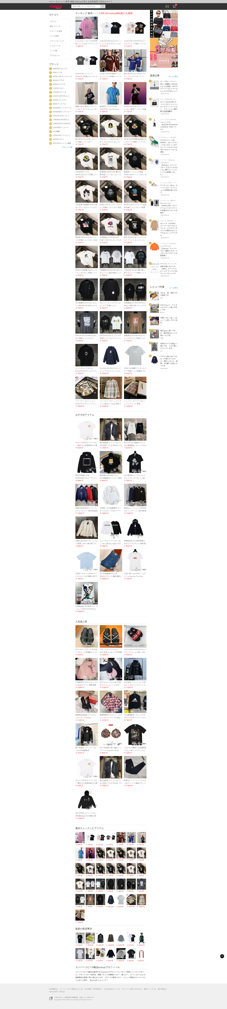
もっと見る (173, 288)
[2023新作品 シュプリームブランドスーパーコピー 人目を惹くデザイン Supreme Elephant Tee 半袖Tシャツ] (135, 462)
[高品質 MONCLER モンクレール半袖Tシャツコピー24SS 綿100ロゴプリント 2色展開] (86, 224)
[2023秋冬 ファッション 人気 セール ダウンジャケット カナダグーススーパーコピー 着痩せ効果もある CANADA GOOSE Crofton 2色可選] (135, 669)
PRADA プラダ (58, 80)
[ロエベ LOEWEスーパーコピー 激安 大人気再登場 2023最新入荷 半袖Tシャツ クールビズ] (86, 429)
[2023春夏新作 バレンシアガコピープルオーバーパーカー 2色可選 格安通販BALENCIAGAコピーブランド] (135, 702)
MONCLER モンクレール (62, 76)
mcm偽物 (56, 131)
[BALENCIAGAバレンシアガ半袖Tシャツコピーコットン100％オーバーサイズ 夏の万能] (111, 322)
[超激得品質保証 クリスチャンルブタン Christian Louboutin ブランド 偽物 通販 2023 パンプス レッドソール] (86, 702)
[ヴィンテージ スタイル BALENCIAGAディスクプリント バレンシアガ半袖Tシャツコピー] (86, 355)
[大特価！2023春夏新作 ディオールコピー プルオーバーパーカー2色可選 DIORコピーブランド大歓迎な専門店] (111, 495)
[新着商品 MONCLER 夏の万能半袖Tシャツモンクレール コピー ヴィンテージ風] (111, 159)
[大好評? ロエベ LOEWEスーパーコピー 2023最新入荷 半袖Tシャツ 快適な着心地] (86, 560)
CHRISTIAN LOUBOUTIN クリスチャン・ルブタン (62, 124)
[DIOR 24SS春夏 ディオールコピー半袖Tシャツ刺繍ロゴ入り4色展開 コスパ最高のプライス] (135, 355)
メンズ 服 (53, 51)
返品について (148, 989)
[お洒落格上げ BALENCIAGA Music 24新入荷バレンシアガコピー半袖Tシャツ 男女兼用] (135, 290)
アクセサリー (55, 55)
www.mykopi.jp (75, 999)
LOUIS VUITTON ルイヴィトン (62, 96)
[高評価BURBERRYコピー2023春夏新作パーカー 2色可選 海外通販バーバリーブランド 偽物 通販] (111, 462)
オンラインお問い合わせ (130, 989)
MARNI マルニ (58, 139)
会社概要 (52, 989)
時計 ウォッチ (55, 26)
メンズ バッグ (55, 46)
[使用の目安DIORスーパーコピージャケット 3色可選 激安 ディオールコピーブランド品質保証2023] (86, 495)
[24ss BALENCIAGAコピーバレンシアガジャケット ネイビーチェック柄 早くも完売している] (111, 355)
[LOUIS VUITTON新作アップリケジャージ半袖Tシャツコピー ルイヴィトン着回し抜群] (111, 60)
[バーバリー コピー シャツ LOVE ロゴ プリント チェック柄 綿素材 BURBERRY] (86, 388)
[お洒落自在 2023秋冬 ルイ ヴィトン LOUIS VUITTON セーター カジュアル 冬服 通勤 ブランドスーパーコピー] (86, 593)
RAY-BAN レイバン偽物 (62, 143)
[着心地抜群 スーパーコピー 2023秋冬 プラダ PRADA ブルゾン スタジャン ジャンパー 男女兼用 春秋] (111, 429)
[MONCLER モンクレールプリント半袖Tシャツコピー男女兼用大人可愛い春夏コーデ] (111, 191)
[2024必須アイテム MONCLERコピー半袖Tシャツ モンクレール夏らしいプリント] (86, 159)
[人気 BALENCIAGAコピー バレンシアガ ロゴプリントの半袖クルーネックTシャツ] (111, 28)
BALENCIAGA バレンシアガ (62, 116)
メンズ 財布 (54, 36)
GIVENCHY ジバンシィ (62, 135)
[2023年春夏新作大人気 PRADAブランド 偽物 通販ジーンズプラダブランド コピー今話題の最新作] (111, 560)
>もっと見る (173, 76)
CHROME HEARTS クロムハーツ (62, 120)
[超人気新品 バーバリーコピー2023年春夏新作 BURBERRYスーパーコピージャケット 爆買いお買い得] (86, 734)
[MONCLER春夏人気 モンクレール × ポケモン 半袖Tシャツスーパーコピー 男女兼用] (86, 257)
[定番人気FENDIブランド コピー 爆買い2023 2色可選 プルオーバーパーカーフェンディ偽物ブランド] (86, 528)
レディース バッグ (57, 41)
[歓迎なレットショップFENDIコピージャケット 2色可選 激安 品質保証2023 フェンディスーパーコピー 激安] (135, 495)
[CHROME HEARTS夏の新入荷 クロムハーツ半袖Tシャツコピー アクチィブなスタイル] (135, 257)
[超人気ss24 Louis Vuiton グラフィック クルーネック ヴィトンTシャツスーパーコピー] (135, 60)
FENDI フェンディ (60, 100)
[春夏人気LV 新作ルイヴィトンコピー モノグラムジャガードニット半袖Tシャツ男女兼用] (86, 93)
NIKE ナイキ (57, 72)
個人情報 (161, 989)
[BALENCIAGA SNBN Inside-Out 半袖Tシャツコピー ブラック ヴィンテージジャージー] (86, 322)
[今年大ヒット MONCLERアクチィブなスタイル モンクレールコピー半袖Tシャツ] (111, 126)
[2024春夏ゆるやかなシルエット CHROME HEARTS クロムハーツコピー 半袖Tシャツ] (86, 290)
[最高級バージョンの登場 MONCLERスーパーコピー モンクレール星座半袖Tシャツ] (135, 159)
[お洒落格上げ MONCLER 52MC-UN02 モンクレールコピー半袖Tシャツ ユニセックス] (111, 224)
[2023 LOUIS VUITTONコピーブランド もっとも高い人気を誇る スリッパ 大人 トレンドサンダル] (135, 636)
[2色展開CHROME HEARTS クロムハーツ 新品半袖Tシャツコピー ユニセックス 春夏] (111, 257)
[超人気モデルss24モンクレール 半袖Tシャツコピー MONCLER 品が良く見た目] (86, 126)
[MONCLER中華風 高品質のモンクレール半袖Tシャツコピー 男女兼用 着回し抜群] (135, 126)
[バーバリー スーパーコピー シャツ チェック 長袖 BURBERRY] (135, 388)
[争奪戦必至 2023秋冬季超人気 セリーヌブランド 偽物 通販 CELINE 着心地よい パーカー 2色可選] (135, 528)
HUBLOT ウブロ (59, 84)
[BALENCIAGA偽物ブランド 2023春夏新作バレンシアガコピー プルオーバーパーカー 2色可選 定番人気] (135, 429)
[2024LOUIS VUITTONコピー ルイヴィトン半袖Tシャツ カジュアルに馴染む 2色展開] (135, 28)
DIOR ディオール (59, 104)
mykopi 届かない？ (110, 989)
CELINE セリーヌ (59, 92)
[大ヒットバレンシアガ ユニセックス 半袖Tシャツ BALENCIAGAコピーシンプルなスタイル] (111, 290)
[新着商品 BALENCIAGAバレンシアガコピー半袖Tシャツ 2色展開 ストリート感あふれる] (135, 322)
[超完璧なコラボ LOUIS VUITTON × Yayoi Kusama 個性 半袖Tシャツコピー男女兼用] (111, 93)
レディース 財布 (56, 31)
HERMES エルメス (60, 69)
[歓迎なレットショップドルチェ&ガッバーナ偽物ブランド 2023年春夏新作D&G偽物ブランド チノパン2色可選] (135, 767)
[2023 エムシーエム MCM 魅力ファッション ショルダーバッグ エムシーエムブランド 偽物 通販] (111, 669)
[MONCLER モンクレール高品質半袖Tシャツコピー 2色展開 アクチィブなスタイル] (135, 191)
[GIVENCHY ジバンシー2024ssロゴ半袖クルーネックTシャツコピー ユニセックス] (86, 60)
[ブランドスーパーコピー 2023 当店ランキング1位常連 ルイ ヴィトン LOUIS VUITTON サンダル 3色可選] (111, 636)
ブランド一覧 (67, 147)
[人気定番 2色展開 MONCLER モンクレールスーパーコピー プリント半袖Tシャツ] (86, 191)
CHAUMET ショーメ (61, 127)
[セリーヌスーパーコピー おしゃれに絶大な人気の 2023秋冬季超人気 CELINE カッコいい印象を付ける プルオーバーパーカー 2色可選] (111, 528)
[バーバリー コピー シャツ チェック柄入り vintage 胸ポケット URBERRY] (111, 388)
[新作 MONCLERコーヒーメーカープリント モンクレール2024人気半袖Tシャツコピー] (135, 224)
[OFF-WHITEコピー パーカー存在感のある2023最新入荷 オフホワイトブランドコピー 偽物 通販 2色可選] (86, 800)
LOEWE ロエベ (58, 88)
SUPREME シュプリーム (62, 108)
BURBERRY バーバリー (62, 112)
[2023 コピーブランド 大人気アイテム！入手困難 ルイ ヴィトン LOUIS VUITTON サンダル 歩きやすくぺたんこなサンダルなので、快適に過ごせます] (86, 636)
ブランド (53, 21)
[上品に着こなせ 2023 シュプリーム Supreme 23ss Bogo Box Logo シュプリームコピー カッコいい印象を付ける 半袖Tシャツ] (135, 560)
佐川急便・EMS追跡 (92, 989)
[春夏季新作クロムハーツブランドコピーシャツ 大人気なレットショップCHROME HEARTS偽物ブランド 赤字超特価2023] (111, 702)
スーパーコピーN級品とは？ (70, 989)
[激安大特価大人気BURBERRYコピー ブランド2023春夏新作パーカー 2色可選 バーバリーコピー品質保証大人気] (86, 462)
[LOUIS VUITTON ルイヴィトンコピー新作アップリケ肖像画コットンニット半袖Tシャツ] (135, 93)
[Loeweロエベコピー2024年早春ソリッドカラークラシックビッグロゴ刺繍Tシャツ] (86, 28)
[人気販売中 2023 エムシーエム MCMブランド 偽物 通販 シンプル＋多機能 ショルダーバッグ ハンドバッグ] (86, 669)
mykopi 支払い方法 (55, 992)
